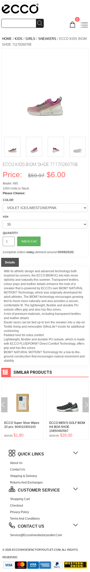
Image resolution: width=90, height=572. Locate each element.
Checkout (16, 505)
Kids (18, 39)
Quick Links (31, 454)
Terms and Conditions (25, 518)
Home (7, 39)
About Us (16, 463)
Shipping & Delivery (23, 476)
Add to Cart (28, 241)
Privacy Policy (19, 512)
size (5, 216)
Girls (30, 39)
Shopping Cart (20, 499)
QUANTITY (10, 233)
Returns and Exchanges (26, 482)
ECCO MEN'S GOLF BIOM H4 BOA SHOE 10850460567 (67, 427)
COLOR (8, 200)
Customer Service (39, 490)
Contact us (17, 469)
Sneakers (47, 39)
